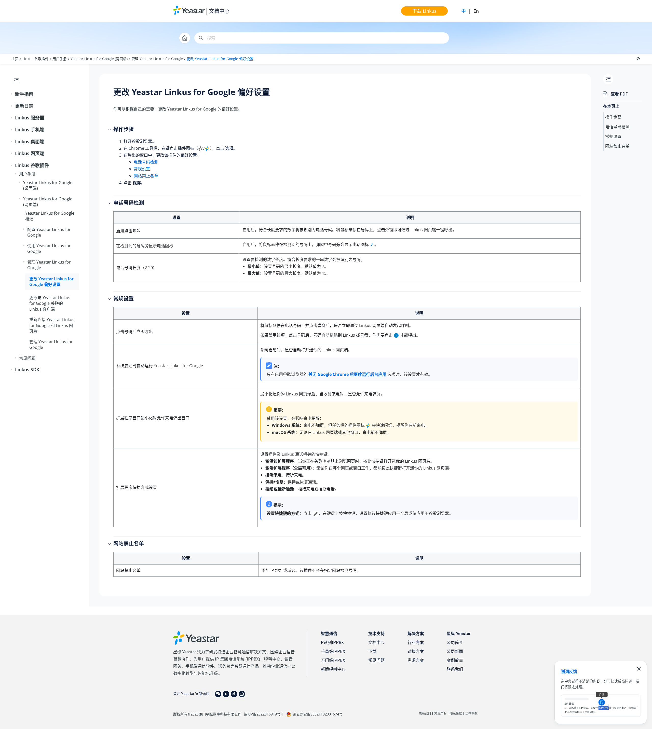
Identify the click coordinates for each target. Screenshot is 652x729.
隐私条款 (456, 713)
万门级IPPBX (333, 660)
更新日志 (24, 106)
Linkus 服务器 (29, 118)
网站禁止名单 (146, 176)
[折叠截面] (638, 59)
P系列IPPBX (332, 642)
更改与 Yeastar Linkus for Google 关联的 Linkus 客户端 (49, 303)
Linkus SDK (27, 369)
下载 (372, 651)
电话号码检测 (146, 162)
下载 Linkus (424, 11)
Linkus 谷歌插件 (35, 58)
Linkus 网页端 (29, 153)
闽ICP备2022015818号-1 (264, 714)
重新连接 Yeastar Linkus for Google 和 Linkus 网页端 (51, 325)
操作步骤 (613, 117)
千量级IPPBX (333, 651)
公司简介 (455, 642)
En (476, 11)
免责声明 (440, 713)
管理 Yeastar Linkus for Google (157, 58)
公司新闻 (455, 651)
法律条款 (471, 713)
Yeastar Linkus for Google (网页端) (99, 58)
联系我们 (455, 669)
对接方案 (416, 651)
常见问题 (27, 358)
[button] (12, 94)
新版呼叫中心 (333, 669)
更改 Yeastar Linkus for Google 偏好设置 (220, 58)
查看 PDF (619, 94)
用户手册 (59, 58)
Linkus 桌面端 (29, 142)
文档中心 (219, 11)
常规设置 (142, 169)
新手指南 (24, 94)
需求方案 (416, 660)
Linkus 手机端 (29, 130)
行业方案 (416, 642)
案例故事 (455, 660)
